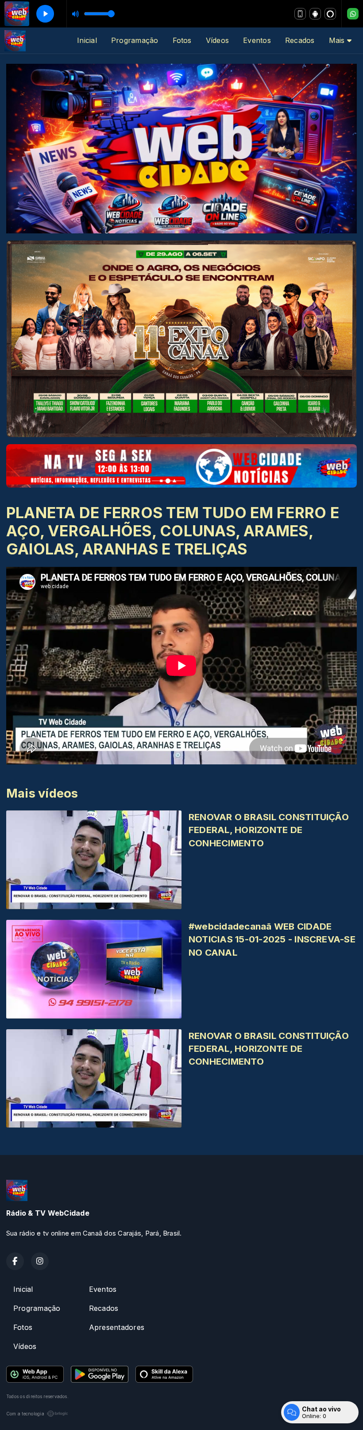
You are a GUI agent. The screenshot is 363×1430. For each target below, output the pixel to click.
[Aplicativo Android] (315, 13)
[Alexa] (330, 13)
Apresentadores (116, 1327)
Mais (338, 40)
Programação (134, 40)
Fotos (182, 40)
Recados (300, 40)
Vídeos (217, 40)
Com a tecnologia (25, 1413)
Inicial (87, 40)
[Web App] (300, 13)
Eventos (257, 40)
